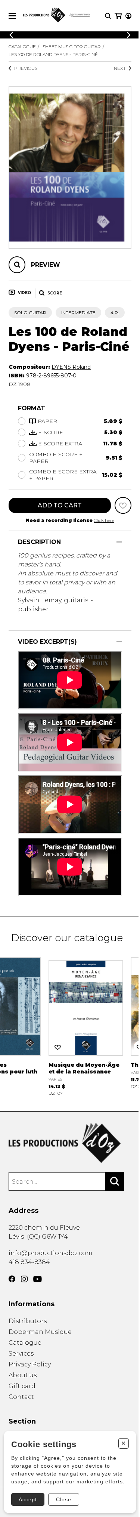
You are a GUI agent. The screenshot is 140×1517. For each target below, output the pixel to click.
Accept (28, 1499)
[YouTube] (37, 1279)
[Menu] (12, 15)
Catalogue (22, 46)
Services (21, 1353)
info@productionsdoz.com (51, 1253)
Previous (25, 68)
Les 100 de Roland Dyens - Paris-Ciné (53, 54)
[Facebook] (12, 1279)
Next (120, 68)
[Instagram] (24, 1279)
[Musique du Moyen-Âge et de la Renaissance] (86, 1025)
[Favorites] (123, 505)
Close (63, 1499)
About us (23, 1375)
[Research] (108, 15)
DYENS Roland (71, 367)
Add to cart (60, 505)
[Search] (114, 1181)
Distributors (28, 1321)
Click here (104, 520)
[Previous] (11, 34)
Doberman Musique (40, 1331)
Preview (45, 264)
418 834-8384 (29, 1262)
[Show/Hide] (119, 542)
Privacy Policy (30, 1364)
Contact (21, 1396)
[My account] (128, 15)
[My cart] (118, 15)
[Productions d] (70, 1143)
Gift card (22, 1386)
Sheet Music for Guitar (72, 46)
